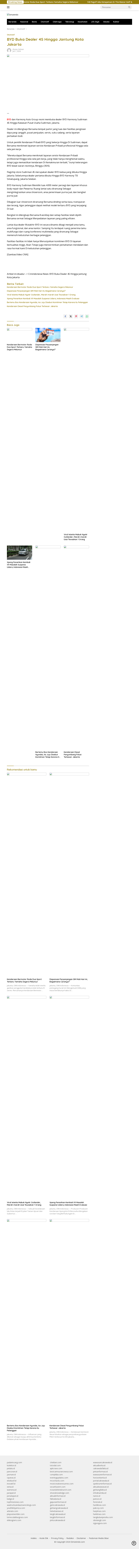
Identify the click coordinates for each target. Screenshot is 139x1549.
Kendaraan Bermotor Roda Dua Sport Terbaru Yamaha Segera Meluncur (40, 287)
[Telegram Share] (82, 316)
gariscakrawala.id (57, 1505)
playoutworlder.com (15, 1514)
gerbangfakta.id (100, 1489)
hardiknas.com (99, 1505)
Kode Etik (44, 1538)
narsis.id (96, 1496)
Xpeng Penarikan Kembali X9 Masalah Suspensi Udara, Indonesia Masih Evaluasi (43, 298)
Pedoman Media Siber (99, 1538)
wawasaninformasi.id (102, 1474)
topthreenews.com (15, 1502)
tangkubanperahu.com (103, 1517)
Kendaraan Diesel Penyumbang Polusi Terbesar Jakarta (32, 306)
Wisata (106, 22)
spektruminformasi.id (102, 1483)
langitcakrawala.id (57, 1514)
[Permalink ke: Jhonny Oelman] (9, 50)
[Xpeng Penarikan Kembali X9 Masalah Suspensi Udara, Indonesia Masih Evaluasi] (19, 553)
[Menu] (9, 7)
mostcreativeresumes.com (61, 1483)
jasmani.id (11, 1474)
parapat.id (11, 1493)
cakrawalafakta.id (100, 1468)
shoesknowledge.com (59, 1493)
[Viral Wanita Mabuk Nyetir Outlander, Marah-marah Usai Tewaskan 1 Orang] (76, 430)
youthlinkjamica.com (16, 1508)
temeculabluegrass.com (17, 1517)
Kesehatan (82, 22)
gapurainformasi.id (58, 1502)
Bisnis (34, 22)
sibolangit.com (99, 1520)
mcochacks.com (57, 1480)
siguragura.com (100, 1523)
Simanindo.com (78, 1542)
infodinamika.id (99, 1493)
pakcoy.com (98, 1508)
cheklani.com (55, 1462)
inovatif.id (11, 1483)
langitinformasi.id (57, 1517)
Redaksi (70, 1538)
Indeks (34, 1538)
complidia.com (56, 1474)
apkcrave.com (56, 1468)
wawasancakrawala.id (102, 1462)
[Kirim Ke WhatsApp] (87, 316)
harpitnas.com (99, 1511)
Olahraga (57, 22)
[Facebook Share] (65, 316)
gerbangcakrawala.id (59, 1508)
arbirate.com (12, 1511)
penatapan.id (12, 1496)
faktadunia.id (55, 1499)
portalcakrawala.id (101, 1480)
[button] (129, 7)
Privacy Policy (57, 1538)
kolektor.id (11, 1465)
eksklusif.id (11, 1480)
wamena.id (11, 1489)
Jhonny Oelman (18, 49)
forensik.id (97, 1502)
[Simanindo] (12, 14)
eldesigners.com (14, 1520)
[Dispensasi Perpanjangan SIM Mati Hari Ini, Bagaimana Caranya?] (48, 335)
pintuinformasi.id (100, 1471)
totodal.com (55, 1465)
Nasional (24, 22)
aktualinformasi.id (57, 1496)
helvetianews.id (56, 1511)
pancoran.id (12, 1471)
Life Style (95, 22)
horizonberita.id (100, 1477)
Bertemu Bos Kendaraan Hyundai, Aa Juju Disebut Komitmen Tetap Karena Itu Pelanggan (47, 302)
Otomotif (45, 22)
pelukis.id (11, 1468)
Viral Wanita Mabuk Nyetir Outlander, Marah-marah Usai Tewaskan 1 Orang (41, 295)
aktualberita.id (99, 1465)
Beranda (12, 22)
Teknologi (69, 22)
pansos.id (97, 1499)
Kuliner (116, 22)
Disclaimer (81, 1538)
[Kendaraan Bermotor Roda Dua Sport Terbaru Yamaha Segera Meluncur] (19, 335)
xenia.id (10, 1486)
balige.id (10, 1499)
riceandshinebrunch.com (60, 1489)
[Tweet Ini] (71, 316)
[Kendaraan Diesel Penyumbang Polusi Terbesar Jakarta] (76, 648)
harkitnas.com (99, 1514)
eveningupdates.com (59, 1477)
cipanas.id (11, 1477)
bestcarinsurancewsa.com (61, 1471)
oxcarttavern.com (57, 1486)
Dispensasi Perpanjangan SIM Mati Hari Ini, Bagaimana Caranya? (36, 291)
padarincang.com (14, 1462)
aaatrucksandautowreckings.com (21, 1505)
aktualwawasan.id (101, 1486)
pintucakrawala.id (57, 1520)
